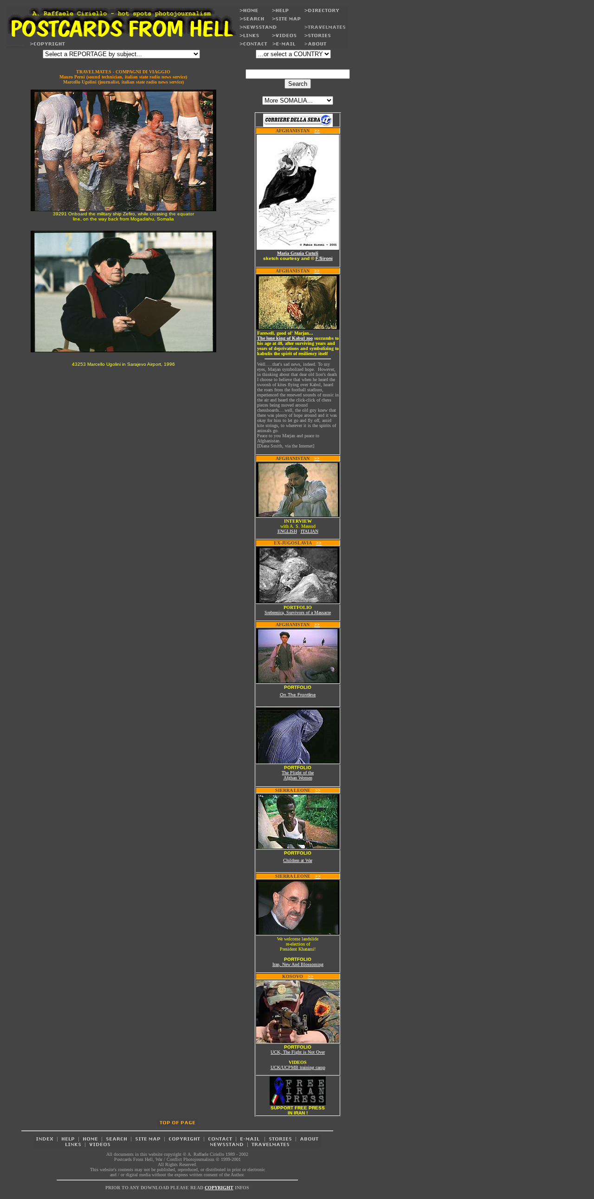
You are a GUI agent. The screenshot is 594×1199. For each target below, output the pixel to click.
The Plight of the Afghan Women (298, 775)
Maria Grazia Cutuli (297, 253)
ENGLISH (287, 531)
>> (317, 130)
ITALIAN (309, 531)
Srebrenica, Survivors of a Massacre (298, 612)
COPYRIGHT (219, 1187)
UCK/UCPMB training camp (298, 1067)
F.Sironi (324, 258)
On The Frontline (298, 694)
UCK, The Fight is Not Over (298, 1052)
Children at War (297, 860)
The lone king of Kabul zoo (285, 338)
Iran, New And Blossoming (297, 964)
